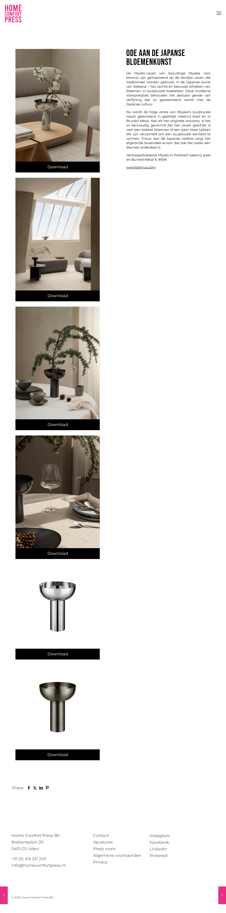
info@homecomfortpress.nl (38, 865)
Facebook (159, 842)
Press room (104, 848)
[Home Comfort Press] (13, 13)
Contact (101, 835)
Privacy (100, 862)
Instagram (160, 835)
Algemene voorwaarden (117, 855)
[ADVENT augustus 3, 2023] (222, 895)
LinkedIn (158, 849)
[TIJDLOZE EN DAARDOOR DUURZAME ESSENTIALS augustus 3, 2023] (4, 895)
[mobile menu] (219, 13)
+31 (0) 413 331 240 (28, 858)
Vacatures (103, 842)
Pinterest (159, 855)
